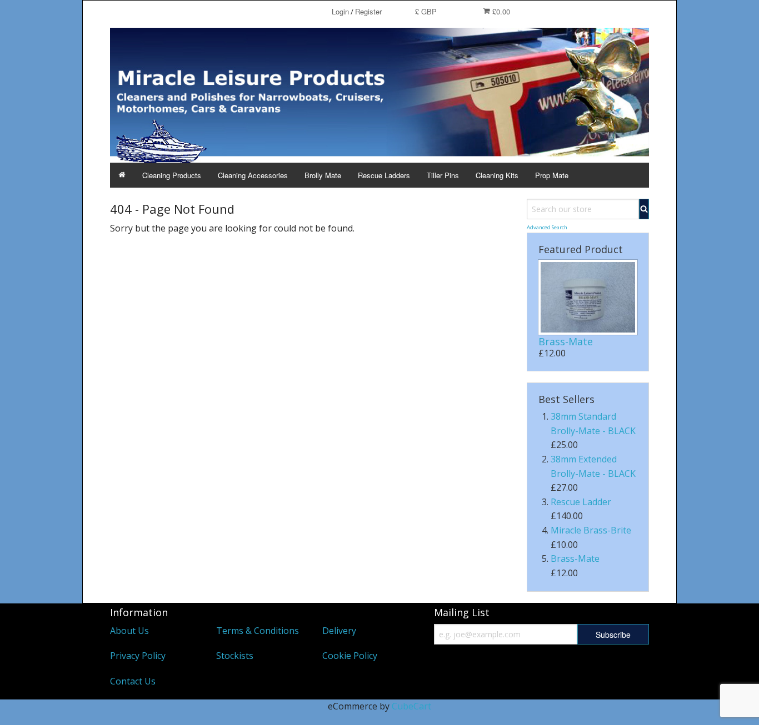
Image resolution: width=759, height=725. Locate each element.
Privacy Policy (138, 656)
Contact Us (133, 681)
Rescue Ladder (581, 502)
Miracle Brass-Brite (591, 530)
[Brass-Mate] (587, 297)
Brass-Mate (565, 341)
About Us (129, 631)
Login (340, 11)
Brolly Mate (322, 175)
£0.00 (500, 11)
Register (368, 11)
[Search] (644, 209)
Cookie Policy (349, 656)
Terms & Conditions (257, 631)
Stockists (234, 656)
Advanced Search (547, 227)
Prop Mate (551, 175)
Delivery (339, 631)
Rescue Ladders (384, 175)
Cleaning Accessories (253, 175)
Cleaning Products (171, 175)
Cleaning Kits (497, 175)
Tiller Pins (443, 175)
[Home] (122, 175)
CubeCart (411, 706)
